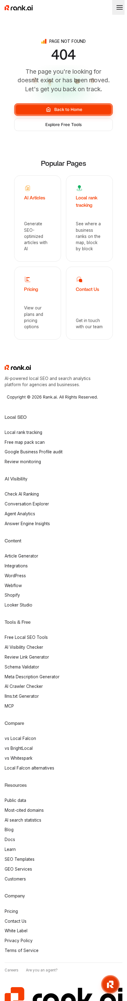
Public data (15, 800)
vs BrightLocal (19, 748)
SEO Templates (20, 859)
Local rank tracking (23, 432)
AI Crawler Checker (24, 686)
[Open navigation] (118, 7)
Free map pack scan (25, 442)
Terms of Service (22, 950)
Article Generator (21, 556)
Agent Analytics (20, 513)
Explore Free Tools (63, 124)
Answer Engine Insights (27, 523)
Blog (9, 829)
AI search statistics (23, 820)
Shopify (12, 595)
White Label (16, 930)
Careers (11, 970)
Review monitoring (23, 461)
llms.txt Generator (22, 696)
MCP (9, 706)
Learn (10, 849)
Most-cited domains (24, 810)
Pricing (11, 911)
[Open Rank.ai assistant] (110, 984)
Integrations (16, 565)
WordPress (15, 575)
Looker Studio (18, 605)
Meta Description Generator (32, 676)
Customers (15, 878)
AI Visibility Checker (24, 647)
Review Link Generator (27, 657)
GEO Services (18, 869)
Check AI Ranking (22, 494)
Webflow (13, 585)
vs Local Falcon (20, 738)
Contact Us (16, 921)
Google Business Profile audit (34, 451)
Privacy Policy (19, 940)
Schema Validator (22, 666)
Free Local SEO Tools (26, 637)
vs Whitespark (18, 758)
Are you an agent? (42, 970)
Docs (10, 839)
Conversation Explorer (27, 503)
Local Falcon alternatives (29, 768)
